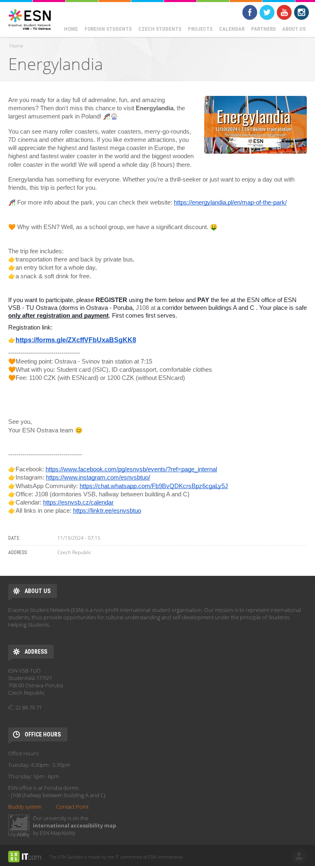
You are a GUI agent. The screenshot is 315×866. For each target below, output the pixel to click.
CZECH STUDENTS (159, 29)
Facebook (249, 12)
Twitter (267, 12)
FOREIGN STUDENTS (108, 29)
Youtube (284, 12)
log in (299, 856)
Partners (263, 29)
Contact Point (72, 806)
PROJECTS (200, 29)
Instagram (301, 12)
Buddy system (24, 806)
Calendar (231, 29)
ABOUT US (294, 29)
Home (71, 29)
